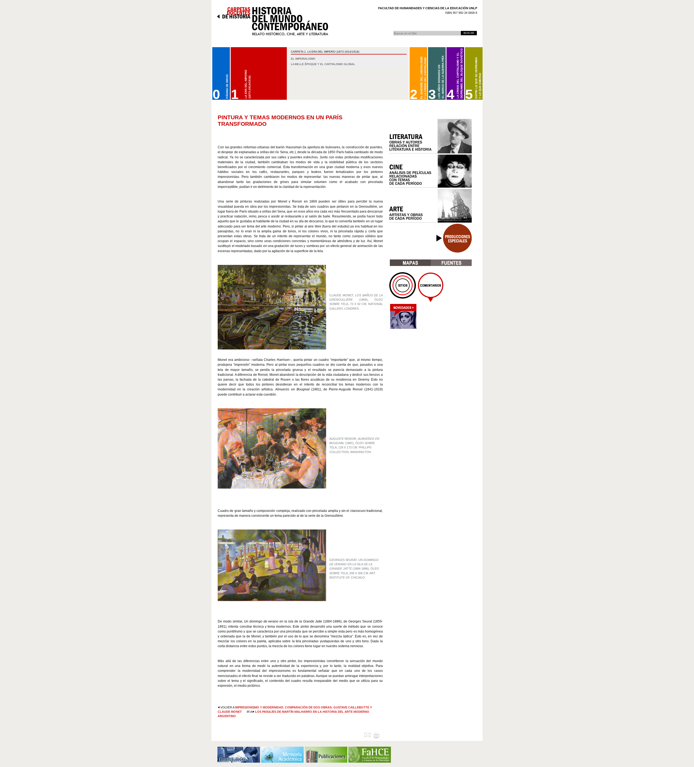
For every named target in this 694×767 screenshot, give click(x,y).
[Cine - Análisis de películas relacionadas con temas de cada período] (430, 171)
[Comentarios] (430, 287)
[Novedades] (403, 318)
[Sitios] (403, 287)
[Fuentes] (451, 262)
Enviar (368, 735)
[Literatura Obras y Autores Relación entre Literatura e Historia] (430, 136)
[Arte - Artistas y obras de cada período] (430, 206)
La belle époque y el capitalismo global (323, 64)
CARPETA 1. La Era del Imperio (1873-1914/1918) (325, 51)
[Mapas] (410, 262)
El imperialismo (303, 58)
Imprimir (378, 735)
